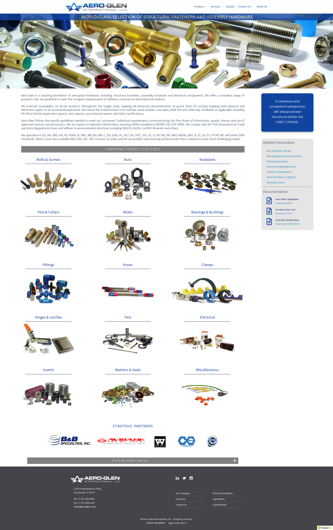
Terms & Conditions (223, 493)
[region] (133, 441)
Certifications (220, 504)
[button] (51, 441)
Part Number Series (279, 151)
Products (199, 6)
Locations (181, 499)
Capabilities (219, 499)
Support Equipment (279, 172)
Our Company (183, 493)
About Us (262, 6)
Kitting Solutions (277, 161)
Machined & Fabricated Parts (284, 156)
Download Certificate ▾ (287, 223)
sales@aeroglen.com (85, 506)
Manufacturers (276, 182)
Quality (230, 6)
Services (215, 6)
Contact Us (244, 6)
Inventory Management (281, 166)
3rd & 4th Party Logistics (281, 177)
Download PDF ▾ (284, 203)
